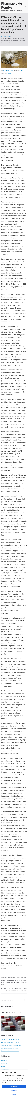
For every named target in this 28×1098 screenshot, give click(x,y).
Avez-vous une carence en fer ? (10, 1042)
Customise (14, 1090)
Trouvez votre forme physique (10, 1039)
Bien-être (4, 1060)
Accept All (14, 1086)
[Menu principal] (25, 7)
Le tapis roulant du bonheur (9, 1048)
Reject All (14, 1094)
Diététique (4, 1063)
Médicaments (5, 1069)
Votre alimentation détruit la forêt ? (11, 1045)
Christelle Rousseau (8, 70)
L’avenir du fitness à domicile (10, 1051)
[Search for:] (14, 1000)
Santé (9, 73)
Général (3, 1066)
